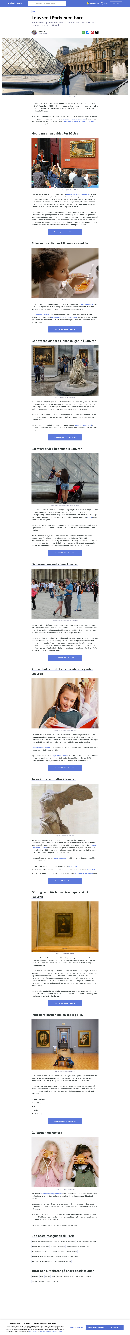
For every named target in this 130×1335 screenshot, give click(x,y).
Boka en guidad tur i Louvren (65, 329)
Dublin (48, 1281)
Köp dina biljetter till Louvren (65, 553)
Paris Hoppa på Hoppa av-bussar (42, 1261)
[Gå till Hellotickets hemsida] (15, 3)
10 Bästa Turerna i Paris (58, 1246)
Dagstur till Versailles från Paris (41, 1251)
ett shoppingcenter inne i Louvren (64, 317)
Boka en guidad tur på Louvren (65, 232)
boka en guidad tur (86, 304)
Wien (53, 1276)
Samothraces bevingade (83, 873)
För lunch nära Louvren (40, 315)
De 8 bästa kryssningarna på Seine (42, 1241)
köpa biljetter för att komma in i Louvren (78, 121)
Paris (33, 11)
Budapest (42, 1281)
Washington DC (68, 1276)
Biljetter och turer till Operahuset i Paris (65, 1251)
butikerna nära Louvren (41, 748)
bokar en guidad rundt (83, 425)
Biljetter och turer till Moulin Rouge (67, 1256)
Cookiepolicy (33, 1331)
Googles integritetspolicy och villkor (51, 1331)
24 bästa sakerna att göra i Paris (86, 1241)
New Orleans (79, 1276)
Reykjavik (55, 1281)
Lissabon (88, 1276)
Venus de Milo (92, 870)
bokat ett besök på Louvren (51, 1194)
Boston (59, 1276)
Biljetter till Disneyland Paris (40, 1246)
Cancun (34, 1281)
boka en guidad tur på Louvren (78, 194)
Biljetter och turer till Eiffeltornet (64, 1241)
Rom (41, 1276)
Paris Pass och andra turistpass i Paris (78, 1246)
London (47, 1276)
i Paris (89, 517)
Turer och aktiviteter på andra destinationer (63, 1271)
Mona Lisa (73, 866)
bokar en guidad (60, 858)
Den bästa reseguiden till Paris (53, 1236)
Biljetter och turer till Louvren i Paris (43, 1256)
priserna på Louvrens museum (74, 119)
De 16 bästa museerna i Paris (62, 1261)
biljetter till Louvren (60, 756)
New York (35, 1276)
